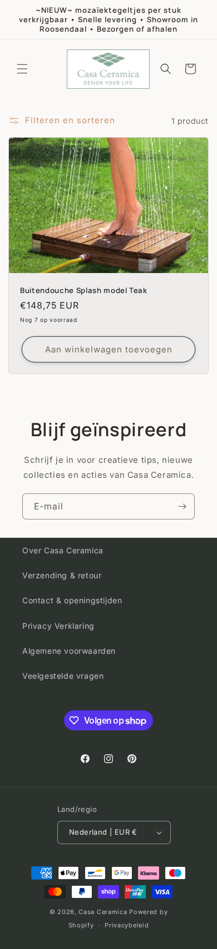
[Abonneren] (182, 506)
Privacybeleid (127, 925)
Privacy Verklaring (58, 625)
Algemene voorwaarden (69, 650)
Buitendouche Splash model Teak (83, 290)
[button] (22, 69)
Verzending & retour (61, 575)
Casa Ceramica (102, 912)
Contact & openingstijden (72, 600)
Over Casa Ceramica (62, 550)
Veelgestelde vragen (62, 675)
